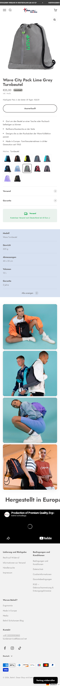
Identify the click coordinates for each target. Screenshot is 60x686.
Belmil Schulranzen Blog (13, 620)
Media (5, 615)
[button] (53, 684)
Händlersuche (9, 567)
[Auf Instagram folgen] (12, 648)
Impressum (7, 572)
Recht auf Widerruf (11, 557)
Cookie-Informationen (42, 574)
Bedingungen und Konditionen (40, 562)
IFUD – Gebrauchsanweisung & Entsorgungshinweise (43, 587)
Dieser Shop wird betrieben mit (27, 677)
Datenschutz (38, 569)
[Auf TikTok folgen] (20, 648)
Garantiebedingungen (42, 579)
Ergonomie (8, 605)
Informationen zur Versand (14, 562)
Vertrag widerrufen (45, 680)
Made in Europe (10, 610)
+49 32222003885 (11, 635)
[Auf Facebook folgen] (5, 648)
